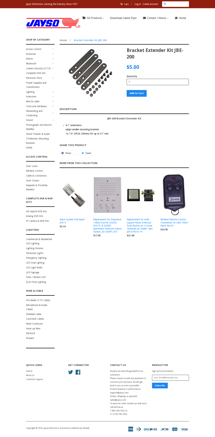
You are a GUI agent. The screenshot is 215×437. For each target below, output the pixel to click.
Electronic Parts (34, 78)
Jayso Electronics (51, 428)
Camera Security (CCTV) (38, 68)
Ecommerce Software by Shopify (75, 428)
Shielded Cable (33, 314)
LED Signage (32, 272)
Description (68, 109)
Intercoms (31, 96)
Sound (29, 120)
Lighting (30, 92)
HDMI (29, 147)
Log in (138, 4)
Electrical (30, 333)
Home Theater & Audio (38, 134)
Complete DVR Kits (36, 73)
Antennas (31, 54)
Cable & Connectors (36, 175)
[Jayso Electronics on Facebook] (77, 372)
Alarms (29, 58)
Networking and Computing (34, 113)
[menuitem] (94, 18)
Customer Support (34, 379)
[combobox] (178, 4)
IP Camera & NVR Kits (37, 221)
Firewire (30, 338)
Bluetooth (31, 63)
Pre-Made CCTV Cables (38, 300)
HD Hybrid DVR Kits (36, 211)
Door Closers (32, 180)
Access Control (33, 49)
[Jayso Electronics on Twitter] (70, 372)
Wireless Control (34, 170)
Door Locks (32, 166)
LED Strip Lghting (35, 262)
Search (29, 371)
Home (63, 40)
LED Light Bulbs (34, 267)
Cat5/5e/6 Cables (35, 318)
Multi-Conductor (34, 323)
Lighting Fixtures (34, 248)
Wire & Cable (32, 101)
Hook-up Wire (33, 328)
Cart (125, 4)
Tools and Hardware (36, 106)
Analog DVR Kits (34, 216)
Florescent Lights (34, 253)
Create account (150, 4)
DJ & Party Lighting (36, 282)
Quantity (132, 76)
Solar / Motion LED (36, 277)
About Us (30, 375)
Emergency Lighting (36, 257)
